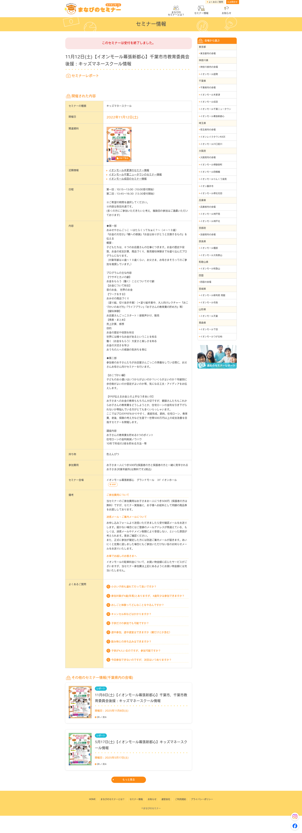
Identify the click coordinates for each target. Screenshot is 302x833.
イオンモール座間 (209, 74)
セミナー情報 (201, 13)
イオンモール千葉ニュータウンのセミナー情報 (135, 175)
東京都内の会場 (208, 53)
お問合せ (233, 2)
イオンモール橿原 (209, 248)
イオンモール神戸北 (210, 221)
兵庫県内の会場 (208, 207)
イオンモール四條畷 (210, 172)
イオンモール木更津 (210, 95)
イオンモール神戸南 (210, 214)
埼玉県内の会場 (208, 130)
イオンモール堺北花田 (211, 193)
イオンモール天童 (209, 316)
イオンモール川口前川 (211, 144)
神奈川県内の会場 (209, 67)
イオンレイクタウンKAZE (212, 137)
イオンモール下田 (209, 329)
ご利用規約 (180, 799)
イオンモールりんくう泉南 (213, 179)
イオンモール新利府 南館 (212, 295)
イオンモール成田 (209, 102)
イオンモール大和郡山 (211, 255)
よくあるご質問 (216, 2)
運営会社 (165, 799)
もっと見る (128, 780)
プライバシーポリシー (202, 799)
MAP (114, 485)
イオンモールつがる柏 (211, 337)
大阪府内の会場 (208, 157)
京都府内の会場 (208, 235)
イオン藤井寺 (206, 186)
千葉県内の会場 (208, 88)
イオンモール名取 (209, 303)
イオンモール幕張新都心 (212, 116)
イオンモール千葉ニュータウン (215, 109)
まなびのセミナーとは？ (113, 799)
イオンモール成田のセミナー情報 (128, 179)
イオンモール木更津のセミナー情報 (129, 170)
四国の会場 (205, 282)
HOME (92, 799)
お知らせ (226, 13)
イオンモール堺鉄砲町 (211, 165)
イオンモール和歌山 (210, 269)
